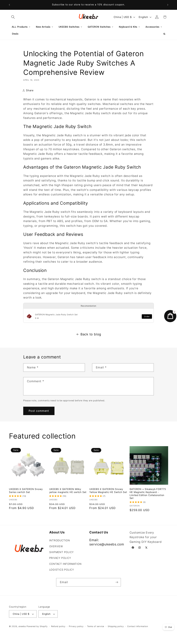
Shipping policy (116, 626)
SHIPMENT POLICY (61, 552)
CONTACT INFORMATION (65, 563)
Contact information (137, 626)
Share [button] (30, 90)
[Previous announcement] (9, 4)
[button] (13, 17)
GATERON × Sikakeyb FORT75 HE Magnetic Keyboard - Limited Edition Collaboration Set (148, 494)
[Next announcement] (168, 4)
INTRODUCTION (59, 540)
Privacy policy (76, 626)
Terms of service (95, 626)
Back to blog (90, 334)
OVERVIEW (56, 546)
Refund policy (58, 626)
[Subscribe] (117, 582)
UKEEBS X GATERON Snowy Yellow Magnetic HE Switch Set (108, 491)
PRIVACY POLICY (60, 558)
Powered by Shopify (37, 626)
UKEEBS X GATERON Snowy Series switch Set (26, 491)
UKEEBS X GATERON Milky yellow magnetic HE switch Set (68, 491)
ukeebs (22, 626)
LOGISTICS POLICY (61, 569)
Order (147, 316)
